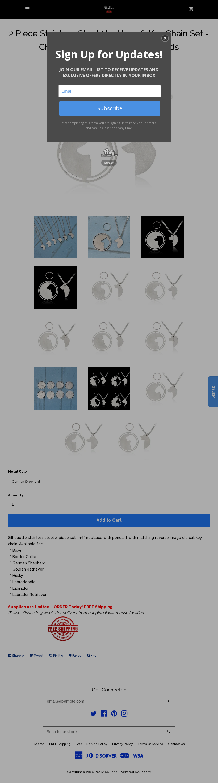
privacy (109, 162)
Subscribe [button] (109, 108)
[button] (165, 38)
